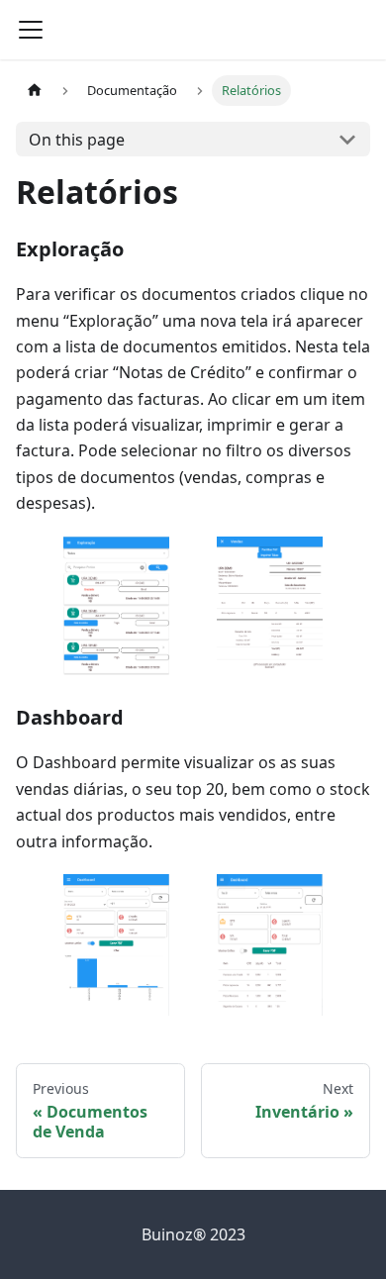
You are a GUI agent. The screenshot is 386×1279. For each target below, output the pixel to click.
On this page (77, 139)
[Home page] (34, 90)
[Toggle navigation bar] (31, 30)
